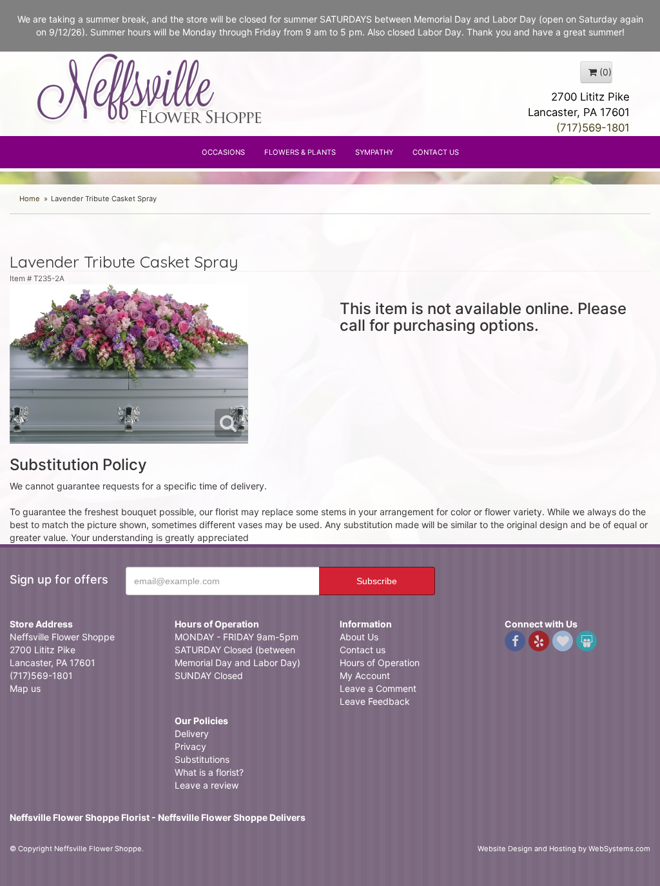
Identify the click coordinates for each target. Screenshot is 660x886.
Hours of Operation (380, 662)
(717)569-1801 (593, 127)
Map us (25, 688)
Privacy (190, 746)
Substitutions (202, 759)
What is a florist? (209, 772)
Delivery (192, 733)
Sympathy (374, 152)
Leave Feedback (375, 701)
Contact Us (435, 152)
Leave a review (206, 785)
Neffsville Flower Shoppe (149, 88)
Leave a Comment (378, 688)
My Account (365, 675)
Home (29, 198)
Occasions (223, 152)
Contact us (362, 649)
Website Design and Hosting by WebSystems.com (564, 848)
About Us (359, 636)
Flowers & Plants (300, 152)
